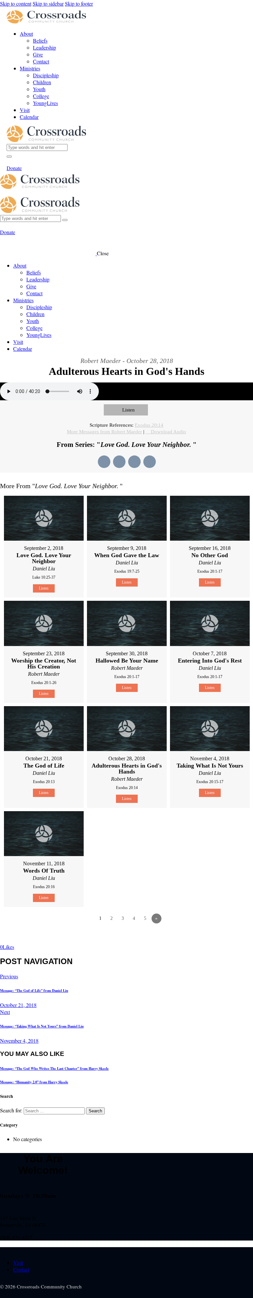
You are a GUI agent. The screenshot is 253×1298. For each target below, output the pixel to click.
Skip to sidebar (48, 3)
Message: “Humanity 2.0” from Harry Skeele (34, 1082)
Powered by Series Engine (228, 936)
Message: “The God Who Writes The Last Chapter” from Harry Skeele (54, 1068)
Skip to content (15, 3)
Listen (128, 410)
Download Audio (168, 431)
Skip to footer (79, 3)
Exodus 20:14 (149, 425)
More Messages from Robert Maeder (104, 431)
